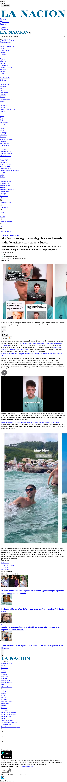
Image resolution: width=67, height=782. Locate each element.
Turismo (2, 131)
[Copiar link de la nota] (2, 332)
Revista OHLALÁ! (5, 181)
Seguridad (3, 86)
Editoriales (3, 105)
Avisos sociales (5, 166)
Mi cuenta (5, 30)
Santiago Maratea (9, 565)
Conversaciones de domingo (9, 171)
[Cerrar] (30, 33)
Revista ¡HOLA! (5, 183)
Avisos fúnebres (5, 164)
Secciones (5, 22)
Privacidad (31, 766)
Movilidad (3, 69)
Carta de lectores (5, 168)
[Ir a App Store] (6, 758)
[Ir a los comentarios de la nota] (4, 327)
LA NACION (5, 235)
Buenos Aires (4, 84)
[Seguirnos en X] (2, 737)
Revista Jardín (4, 192)
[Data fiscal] (2, 779)
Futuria (2, 59)
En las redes (5, 563)
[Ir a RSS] (2, 748)
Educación (3, 88)
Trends (5, 567)
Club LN (4, 27)
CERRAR (2, 1)
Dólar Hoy (3, 61)
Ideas (2, 175)
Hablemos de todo (6, 99)
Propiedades (4, 65)
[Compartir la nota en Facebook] (2, 335)
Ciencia (2, 97)
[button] (33, 131)
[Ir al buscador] (3, 8)
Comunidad (4, 93)
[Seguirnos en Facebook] (2, 732)
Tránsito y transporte (7, 46)
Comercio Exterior (6, 67)
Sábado (2, 173)
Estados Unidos (5, 78)
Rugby (2, 118)
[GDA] (6, 773)
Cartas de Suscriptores (7, 109)
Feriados (3, 137)
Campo (2, 63)
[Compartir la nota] (2, 330)
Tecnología (3, 133)
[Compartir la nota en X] (4, 335)
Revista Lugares (5, 185)
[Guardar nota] (2, 327)
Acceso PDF (4, 160)
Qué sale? (3, 149)
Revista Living (4, 187)
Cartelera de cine (5, 152)
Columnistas (4, 107)
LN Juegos (3, 128)
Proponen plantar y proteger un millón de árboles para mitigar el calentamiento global (30, 422)
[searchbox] (32, 36)
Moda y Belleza (5, 143)
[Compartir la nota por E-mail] (7, 335)
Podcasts (3, 141)
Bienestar (3, 95)
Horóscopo (3, 135)
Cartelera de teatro (6, 154)
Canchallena (4, 122)
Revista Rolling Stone (7, 189)
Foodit (4, 24)
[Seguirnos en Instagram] (2, 742)
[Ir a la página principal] (33, 17)
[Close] (2, 650)
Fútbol (2, 116)
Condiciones (24, 766)
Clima (2, 48)
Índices (2, 72)
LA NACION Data (5, 51)
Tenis (1, 120)
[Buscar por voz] (64, 36)
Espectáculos (14, 235)
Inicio (4, 19)
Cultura (2, 91)
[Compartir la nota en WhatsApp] (4, 330)
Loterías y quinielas (6, 139)
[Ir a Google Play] (6, 754)
